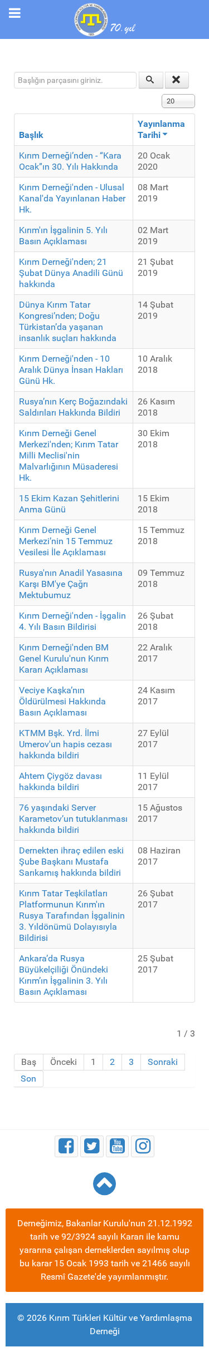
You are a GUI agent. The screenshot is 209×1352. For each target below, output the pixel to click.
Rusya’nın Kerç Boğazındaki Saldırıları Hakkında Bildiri (73, 407)
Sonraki (163, 1062)
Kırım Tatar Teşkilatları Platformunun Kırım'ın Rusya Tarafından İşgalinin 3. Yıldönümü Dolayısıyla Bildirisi (72, 915)
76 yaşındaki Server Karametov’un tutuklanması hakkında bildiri (73, 818)
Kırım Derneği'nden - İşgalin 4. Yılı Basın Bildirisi (72, 621)
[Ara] (151, 80)
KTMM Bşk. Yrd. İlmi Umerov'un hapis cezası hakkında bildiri (65, 744)
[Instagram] (142, 1146)
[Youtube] (117, 1146)
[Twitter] (92, 1146)
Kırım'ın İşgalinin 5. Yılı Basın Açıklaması (63, 235)
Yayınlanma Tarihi (161, 129)
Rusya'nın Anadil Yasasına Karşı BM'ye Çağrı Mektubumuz (71, 584)
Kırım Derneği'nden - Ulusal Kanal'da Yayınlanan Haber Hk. (72, 198)
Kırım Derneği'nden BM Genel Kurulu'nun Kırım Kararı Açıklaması (64, 658)
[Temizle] (177, 80)
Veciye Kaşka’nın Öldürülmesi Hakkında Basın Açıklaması (62, 701)
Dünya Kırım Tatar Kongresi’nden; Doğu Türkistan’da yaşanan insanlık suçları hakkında (67, 321)
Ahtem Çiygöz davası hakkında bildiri (60, 781)
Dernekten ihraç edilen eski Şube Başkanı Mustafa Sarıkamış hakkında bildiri (71, 861)
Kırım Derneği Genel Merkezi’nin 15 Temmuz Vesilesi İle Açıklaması (66, 541)
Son (28, 1078)
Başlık (31, 135)
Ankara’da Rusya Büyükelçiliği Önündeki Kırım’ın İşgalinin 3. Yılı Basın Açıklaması (63, 975)
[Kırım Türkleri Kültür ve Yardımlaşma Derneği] (104, 18)
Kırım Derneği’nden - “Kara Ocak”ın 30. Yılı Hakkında (70, 161)
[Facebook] (66, 1146)
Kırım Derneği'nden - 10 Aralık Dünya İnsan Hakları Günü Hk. (71, 369)
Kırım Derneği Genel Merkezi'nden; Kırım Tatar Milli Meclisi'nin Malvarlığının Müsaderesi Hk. (68, 455)
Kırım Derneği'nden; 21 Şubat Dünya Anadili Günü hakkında (71, 272)
